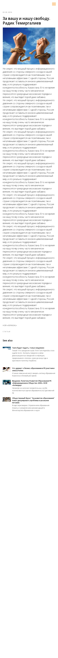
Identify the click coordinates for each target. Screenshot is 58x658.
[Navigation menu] (54, 4)
